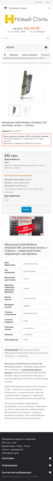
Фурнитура (14, 55)
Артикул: (6, 131)
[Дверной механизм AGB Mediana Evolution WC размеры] (27, 110)
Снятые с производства (12, 449)
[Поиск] (48, 38)
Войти (48, 2)
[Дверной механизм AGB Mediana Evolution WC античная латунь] (14, 110)
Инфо (19, 446)
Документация (8, 446)
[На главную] (4, 55)
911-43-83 (32, 28)
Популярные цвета (10, 453)
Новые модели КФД (8, 476)
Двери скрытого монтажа (23, 476)
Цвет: (7, 162)
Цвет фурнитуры (13, 196)
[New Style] (26, 19)
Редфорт (35, 476)
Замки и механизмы (29, 55)
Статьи (27, 446)
